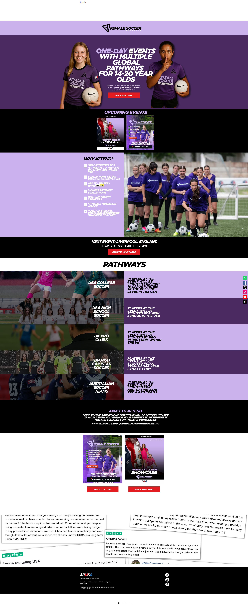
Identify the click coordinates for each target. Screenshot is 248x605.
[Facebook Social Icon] (245, 283)
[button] (137, 8)
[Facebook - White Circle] (127, 2)
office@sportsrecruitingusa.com (160, 2)
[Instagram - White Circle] (121, 2)
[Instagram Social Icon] (245, 292)
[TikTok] (245, 302)
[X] (245, 287)
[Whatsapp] (245, 278)
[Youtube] (245, 297)
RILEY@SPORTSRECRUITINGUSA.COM (145, 424)
